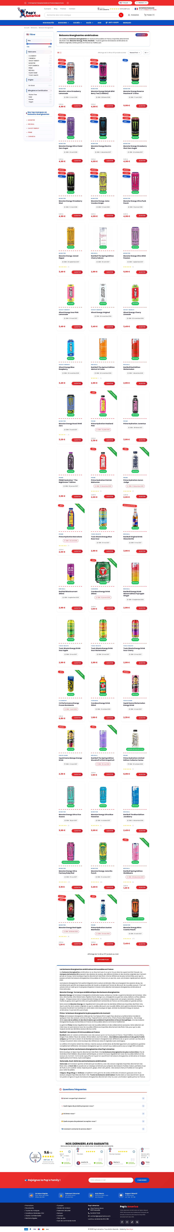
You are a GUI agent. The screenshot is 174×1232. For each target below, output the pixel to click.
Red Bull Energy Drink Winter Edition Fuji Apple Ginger (133, 594)
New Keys (129, 1229)
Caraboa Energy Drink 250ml (100, 593)
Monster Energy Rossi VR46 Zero (70, 425)
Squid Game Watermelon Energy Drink (134, 704)
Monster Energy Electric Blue (101, 147)
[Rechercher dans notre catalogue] (121, 15)
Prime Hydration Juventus (134, 424)
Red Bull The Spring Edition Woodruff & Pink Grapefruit (102, 759)
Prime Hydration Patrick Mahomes (101, 481)
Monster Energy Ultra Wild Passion (134, 257)
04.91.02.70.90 (95, 1213)
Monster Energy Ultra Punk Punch (134, 202)
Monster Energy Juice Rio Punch (101, 872)
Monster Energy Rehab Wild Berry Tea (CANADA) (102, 92)
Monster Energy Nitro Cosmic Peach (132, 929)
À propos (47, 9)
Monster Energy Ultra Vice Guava (70, 816)
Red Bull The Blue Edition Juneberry (133, 816)
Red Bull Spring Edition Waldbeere (133, 872)
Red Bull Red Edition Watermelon (131, 368)
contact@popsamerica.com (100, 1216)
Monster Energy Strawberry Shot (70, 202)
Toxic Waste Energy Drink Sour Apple (69, 649)
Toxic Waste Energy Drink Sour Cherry (134, 649)
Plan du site (61, 1218)
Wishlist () (142, 3)
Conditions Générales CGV (34, 1213)
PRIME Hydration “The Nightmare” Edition (68, 481)
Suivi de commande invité (66, 1221)
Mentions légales (31, 1218)
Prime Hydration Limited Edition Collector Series (133, 759)
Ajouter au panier (77, 106)
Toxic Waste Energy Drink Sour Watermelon (102, 649)
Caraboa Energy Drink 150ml (100, 704)
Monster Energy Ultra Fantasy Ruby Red (68, 872)
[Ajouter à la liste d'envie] (68, 85)
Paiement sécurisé (63, 1211)
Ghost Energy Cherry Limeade (132, 313)
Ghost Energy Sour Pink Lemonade (68, 313)
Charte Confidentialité (33, 1216)
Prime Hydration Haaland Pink (102, 425)
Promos (63, 9)
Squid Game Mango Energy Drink (70, 759)
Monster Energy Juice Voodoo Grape (100, 202)
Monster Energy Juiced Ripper (68, 257)
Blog (55, 9)
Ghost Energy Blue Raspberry (66, 368)
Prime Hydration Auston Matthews (101, 929)
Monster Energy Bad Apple (70, 928)
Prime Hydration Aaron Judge (133, 481)
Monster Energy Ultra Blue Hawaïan (102, 816)
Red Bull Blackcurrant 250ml (68, 593)
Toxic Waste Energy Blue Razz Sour (101, 538)
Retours (60, 1213)
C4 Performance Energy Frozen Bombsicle (69, 704)
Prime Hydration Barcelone (70, 537)
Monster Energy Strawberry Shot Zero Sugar (135, 147)
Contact (72, 9)
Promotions (29, 1206)
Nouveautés (29, 1208)
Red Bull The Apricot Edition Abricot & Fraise (103, 368)
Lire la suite (141, 35)
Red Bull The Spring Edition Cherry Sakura (102, 257)
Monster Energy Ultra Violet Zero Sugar (70, 147)
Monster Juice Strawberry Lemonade (70, 92)
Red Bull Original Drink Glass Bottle (132, 538)
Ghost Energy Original (100, 312)
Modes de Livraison (63, 1208)
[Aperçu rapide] (73, 85)
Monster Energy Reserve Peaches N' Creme (133, 92)
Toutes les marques (32, 1211)
